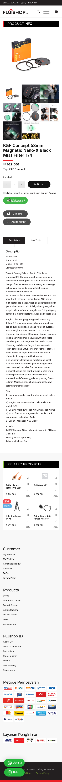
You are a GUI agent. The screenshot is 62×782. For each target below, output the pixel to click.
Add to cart (39, 184)
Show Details (28, 484)
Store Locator (10, 656)
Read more (28, 478)
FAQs (5, 573)
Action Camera (10, 610)
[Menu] (44, 11)
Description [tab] (14, 240)
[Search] (36, 11)
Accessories (9, 624)
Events (6, 660)
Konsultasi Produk (12, 563)
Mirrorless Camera (12, 600)
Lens (5, 619)
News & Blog (9, 665)
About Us (8, 641)
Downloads (9, 670)
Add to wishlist (19, 222)
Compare (17, 214)
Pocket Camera (10, 605)
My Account (9, 554)
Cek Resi (7, 568)
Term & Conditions (12, 646)
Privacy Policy (9, 578)
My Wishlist (8, 559)
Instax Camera (10, 614)
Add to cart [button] (56, 509)
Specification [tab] (37, 240)
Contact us (8, 651)
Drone (6, 595)
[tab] (9, 245)
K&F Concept (17, 169)
